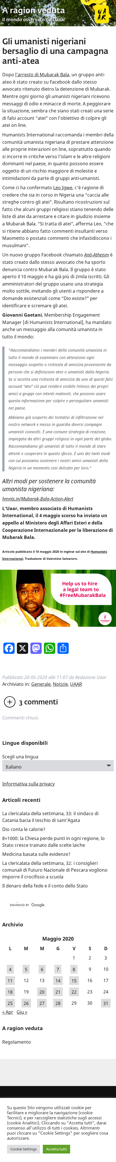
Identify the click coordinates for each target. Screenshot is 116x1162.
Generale (41, 684)
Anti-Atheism (96, 255)
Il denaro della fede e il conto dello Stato (45, 886)
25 (10, 1003)
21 (58, 992)
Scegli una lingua (20, 757)
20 (41, 992)
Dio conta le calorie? (23, 829)
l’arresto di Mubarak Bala (42, 74)
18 (10, 992)
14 (58, 980)
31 (105, 1003)
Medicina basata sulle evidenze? (36, 854)
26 (26, 1003)
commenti (38, 702)
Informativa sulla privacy (28, 784)
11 (10, 980)
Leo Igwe (62, 187)
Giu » (22, 1012)
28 (58, 1003)
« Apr (7, 1012)
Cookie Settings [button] (23, 1149)
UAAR (76, 684)
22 (74, 992)
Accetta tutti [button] (56, 1149)
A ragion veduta (33, 11)
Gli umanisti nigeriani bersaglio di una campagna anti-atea (55, 52)
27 (41, 1003)
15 (74, 980)
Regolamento (16, 1042)
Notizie (60, 684)
